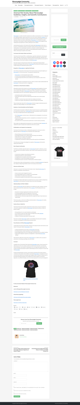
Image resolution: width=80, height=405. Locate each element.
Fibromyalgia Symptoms (28, 5)
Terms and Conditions (56, 139)
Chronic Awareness (55, 79)
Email (15, 377)
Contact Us (54, 130)
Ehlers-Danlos (54, 82)
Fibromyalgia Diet (55, 93)
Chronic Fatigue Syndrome (56, 76)
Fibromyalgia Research (35, 10)
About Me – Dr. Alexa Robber (57, 127)
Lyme (53, 115)
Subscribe (39, 323)
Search (53, 53)
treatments (43, 123)
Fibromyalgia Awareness (21, 10)
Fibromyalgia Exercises (56, 86)
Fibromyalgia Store (56, 5)
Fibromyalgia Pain (55, 98)
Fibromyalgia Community (20, 1)
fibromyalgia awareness (25, 328)
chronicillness (16, 16)
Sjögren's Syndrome (55, 121)
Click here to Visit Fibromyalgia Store (20, 302)
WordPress (60, 403)
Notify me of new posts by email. (20, 393)
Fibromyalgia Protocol (28, 10)
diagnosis (37, 41)
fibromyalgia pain (41, 328)
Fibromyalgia (20, 5)
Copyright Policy (55, 132)
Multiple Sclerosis (55, 118)
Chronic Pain (54, 78)
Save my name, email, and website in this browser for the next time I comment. (29, 387)
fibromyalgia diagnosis (33, 328)
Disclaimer (54, 133)
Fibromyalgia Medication (56, 96)
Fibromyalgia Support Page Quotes (58, 136)
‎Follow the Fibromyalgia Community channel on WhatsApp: (59, 47)
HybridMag (66, 403)
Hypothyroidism (55, 111)
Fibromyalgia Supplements (56, 102)
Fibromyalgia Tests (55, 105)
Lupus (53, 114)
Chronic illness (54, 75)
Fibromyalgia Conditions (56, 90)
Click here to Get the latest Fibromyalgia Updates (22, 297)
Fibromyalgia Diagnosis (56, 92)
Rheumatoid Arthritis (55, 120)
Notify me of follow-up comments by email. (22, 390)
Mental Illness (54, 117)
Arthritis (53, 74)
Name (15, 373)
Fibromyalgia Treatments (39, 5)
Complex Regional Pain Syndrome (58, 80)
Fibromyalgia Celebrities (56, 89)
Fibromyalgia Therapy (56, 107)
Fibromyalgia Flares (55, 95)
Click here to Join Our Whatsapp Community (21, 291)
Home (16, 5)
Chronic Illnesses (48, 5)
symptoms (43, 37)
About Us (61, 5)
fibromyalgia (33, 39)
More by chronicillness (22, 336)
